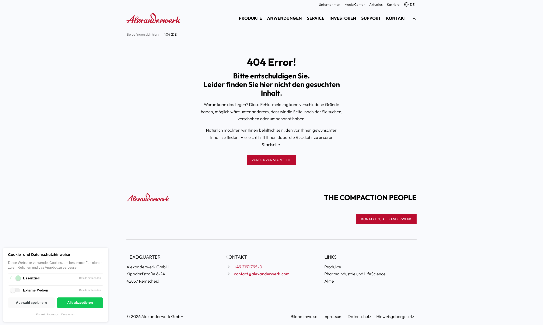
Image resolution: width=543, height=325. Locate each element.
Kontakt (40, 314)
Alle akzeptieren (80, 302)
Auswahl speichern (31, 302)
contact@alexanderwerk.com (262, 273)
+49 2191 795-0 (248, 266)
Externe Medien (35, 290)
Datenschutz (68, 314)
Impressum (53, 314)
